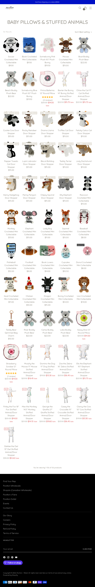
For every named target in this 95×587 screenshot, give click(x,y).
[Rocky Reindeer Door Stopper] (29, 119)
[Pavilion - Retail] (10, 8)
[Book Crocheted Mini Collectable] (29, 45)
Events (6, 503)
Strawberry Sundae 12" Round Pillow (11, 366)
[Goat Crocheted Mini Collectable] (11, 285)
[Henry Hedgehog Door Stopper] (11, 183)
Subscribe (87, 549)
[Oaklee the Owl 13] (11, 435)
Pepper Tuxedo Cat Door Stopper (11, 164)
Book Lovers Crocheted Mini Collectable (47, 265)
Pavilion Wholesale (11, 486)
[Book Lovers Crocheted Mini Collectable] (47, 251)
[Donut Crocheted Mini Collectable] (84, 251)
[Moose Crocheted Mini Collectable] (66, 45)
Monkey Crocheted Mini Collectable (11, 231)
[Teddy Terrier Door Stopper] (66, 150)
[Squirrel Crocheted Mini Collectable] (66, 217)
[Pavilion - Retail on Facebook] (4, 557)
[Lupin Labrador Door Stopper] (29, 150)
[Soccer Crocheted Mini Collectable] (11, 45)
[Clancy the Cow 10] (84, 395)
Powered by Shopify (10, 575)
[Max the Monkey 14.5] (29, 395)
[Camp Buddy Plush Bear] (47, 318)
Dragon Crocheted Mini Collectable (47, 299)
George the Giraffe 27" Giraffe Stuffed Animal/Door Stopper (47, 412)
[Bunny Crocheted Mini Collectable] (66, 285)
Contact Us (8, 508)
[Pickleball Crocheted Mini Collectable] (11, 251)
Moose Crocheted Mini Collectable (65, 59)
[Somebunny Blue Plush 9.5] (29, 79)
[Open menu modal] (90, 7)
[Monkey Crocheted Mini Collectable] (11, 217)
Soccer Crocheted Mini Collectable (11, 59)
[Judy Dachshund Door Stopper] (84, 150)
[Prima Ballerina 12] (47, 79)
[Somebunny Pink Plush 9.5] (47, 45)
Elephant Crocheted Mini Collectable (29, 231)
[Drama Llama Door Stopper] (47, 119)
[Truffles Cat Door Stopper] (66, 119)
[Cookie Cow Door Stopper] (11, 119)
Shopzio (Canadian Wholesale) (17, 490)
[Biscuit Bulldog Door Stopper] (47, 150)
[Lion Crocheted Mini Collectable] (84, 285)
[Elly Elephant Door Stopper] (66, 183)
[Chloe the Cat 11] (84, 79)
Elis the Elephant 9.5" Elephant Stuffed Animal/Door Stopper (83, 369)
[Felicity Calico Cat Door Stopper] (84, 119)
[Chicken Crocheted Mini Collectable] (29, 285)
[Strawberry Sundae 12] (11, 352)
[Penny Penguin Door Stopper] (29, 183)
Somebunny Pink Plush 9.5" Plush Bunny (47, 59)
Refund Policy (9, 528)
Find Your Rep (9, 481)
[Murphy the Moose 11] (29, 352)
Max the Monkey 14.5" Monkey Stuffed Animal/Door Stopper (29, 412)
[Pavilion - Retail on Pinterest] (12, 557)
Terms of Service (10, 533)
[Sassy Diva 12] (84, 318)
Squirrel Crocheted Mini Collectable (65, 231)
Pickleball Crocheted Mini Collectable (11, 265)
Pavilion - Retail (22, 573)
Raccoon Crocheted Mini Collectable (84, 198)
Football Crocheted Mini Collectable (29, 265)
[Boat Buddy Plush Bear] (84, 45)
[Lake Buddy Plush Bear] (66, 318)
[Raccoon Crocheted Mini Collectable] (84, 183)
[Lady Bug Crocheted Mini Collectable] (47, 217)
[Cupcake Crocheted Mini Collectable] (66, 251)
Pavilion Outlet (9, 499)
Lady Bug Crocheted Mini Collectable (47, 231)
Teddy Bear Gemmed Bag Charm (11, 333)
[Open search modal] (80, 7)
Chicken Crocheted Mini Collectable (29, 299)
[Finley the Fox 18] (11, 395)
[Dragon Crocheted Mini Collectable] (47, 285)
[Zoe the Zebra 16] (66, 352)
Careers (6, 520)
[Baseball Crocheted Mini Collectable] (84, 217)
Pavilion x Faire (10, 494)
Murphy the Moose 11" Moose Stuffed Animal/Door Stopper (29, 369)
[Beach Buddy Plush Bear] (11, 79)
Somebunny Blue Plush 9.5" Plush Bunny (29, 93)
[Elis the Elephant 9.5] (84, 352)
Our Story (7, 515)
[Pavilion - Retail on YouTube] (16, 557)
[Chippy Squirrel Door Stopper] (47, 183)
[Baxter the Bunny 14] (66, 79)
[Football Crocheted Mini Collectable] (29, 251)
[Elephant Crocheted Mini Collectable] (29, 217)
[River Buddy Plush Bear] (29, 318)
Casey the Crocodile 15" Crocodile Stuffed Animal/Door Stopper (66, 412)
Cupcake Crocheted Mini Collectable (65, 265)
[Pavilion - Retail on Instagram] (8, 557)
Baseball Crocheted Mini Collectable (84, 231)
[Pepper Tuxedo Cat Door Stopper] (11, 150)
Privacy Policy (9, 524)
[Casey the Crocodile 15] (66, 395)
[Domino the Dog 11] (47, 352)
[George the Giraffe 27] (47, 395)
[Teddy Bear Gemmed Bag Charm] (11, 318)
